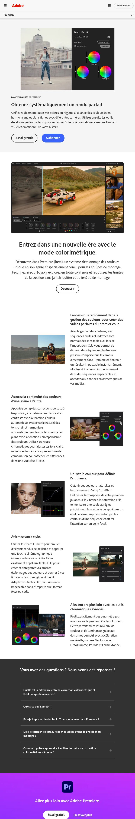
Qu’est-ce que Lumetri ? (37, 706)
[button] (109, 5)
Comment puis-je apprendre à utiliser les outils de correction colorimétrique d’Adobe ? (59, 750)
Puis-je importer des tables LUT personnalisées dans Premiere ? (61, 719)
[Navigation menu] (5, 5)
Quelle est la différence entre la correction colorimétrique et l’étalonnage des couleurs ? (59, 692)
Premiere (9, 15)
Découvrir (68, 289)
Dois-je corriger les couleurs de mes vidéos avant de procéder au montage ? (62, 733)
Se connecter (123, 5)
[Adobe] (18, 5)
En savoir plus (82, 815)
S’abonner (53, 138)
